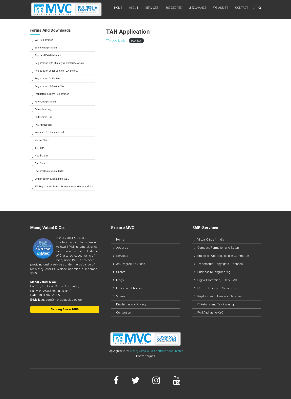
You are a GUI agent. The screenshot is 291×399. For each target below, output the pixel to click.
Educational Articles (129, 288)
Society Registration (46, 47)
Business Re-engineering (213, 272)
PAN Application (43, 124)
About (133, 7)
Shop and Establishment (48, 55)
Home (118, 7)
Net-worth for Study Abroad (49, 132)
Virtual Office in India (210, 239)
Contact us (123, 312)
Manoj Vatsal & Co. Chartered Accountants (156, 351)
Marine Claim (42, 140)
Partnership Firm (43, 117)
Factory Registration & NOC (49, 171)
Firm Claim (40, 163)
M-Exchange (197, 7)
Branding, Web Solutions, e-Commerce (223, 256)
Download (136, 40)
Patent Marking (43, 109)
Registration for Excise (47, 78)
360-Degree (173, 7)
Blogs (120, 280)
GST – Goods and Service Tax (217, 288)
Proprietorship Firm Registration (52, 94)
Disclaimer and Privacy (131, 304)
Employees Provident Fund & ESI (52, 178)
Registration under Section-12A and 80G (57, 70)
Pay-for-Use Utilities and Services (219, 296)
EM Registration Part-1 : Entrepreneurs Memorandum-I (64, 186)
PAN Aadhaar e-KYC (210, 312)
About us (122, 247)
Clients (120, 272)
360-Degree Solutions (130, 264)
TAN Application (116, 40)
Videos (121, 296)
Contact (241, 7)
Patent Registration (45, 101)
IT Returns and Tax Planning (215, 304)
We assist (220, 7)
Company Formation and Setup (218, 247)
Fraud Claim (41, 155)
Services (152, 7)
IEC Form (39, 148)
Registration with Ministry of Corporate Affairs (60, 63)
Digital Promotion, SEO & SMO (217, 280)
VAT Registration (44, 40)
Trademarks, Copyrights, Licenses (220, 264)
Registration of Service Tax (49, 86)
